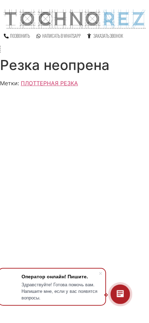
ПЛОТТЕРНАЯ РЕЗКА (49, 83)
